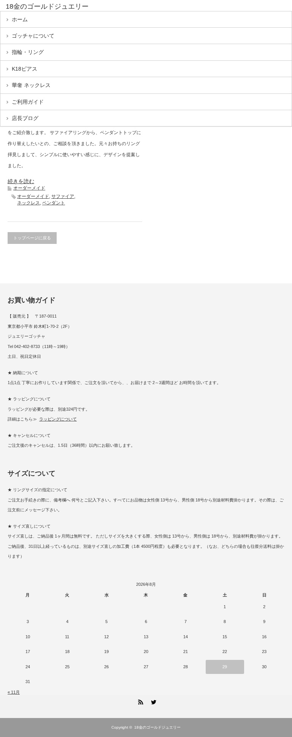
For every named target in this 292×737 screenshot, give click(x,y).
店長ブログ (25, 118)
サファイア (62, 196)
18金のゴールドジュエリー (47, 6)
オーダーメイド (29, 188)
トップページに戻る (32, 238)
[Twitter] (152, 701)
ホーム (20, 19)
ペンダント (53, 203)
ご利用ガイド (28, 102)
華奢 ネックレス (31, 85)
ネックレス (28, 203)
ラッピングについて (58, 419)
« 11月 (14, 692)
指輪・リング (28, 52)
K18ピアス (24, 69)
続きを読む (21, 181)
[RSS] (139, 701)
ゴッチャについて (33, 36)
